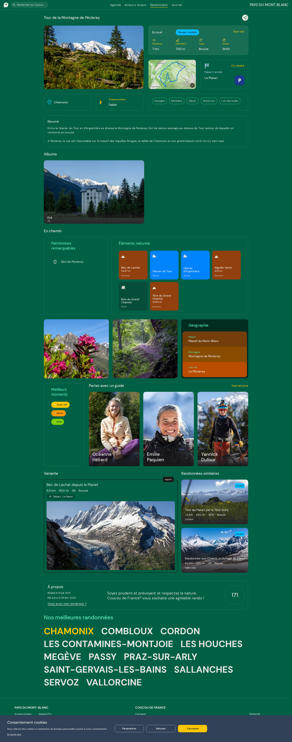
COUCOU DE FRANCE (150, 708)
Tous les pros (239, 386)
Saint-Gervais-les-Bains (105, 669)
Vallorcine (114, 682)
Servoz (61, 682)
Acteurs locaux (135, 5)
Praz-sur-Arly (160, 656)
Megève (62, 656)
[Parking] (239, 80)
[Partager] (245, 18)
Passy (102, 656)
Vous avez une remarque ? (67, 604)
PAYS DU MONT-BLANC (31, 708)
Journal (176, 5)
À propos (140, 713)
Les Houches (212, 644)
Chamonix (69, 631)
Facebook (254, 713)
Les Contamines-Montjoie (108, 644)
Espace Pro (45, 713)
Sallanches (203, 669)
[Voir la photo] (76, 348)
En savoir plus (14, 734)
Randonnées (159, 5)
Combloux (127, 631)
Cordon (180, 631)
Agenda (115, 5)
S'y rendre (237, 66)
